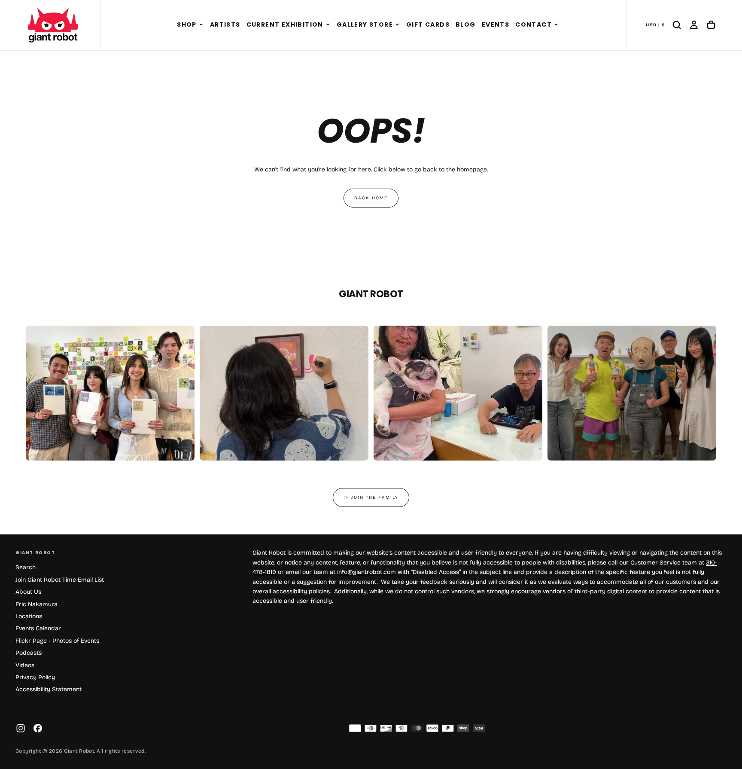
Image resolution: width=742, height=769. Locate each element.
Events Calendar (38, 628)
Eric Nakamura (36, 604)
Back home (371, 198)
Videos (24, 665)
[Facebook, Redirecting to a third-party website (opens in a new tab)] (38, 728)
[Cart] (711, 25)
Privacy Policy (35, 677)
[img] (355, 728)
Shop (187, 24)
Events (495, 24)
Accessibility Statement (48, 689)
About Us (28, 591)
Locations (28, 616)
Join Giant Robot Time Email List (59, 579)
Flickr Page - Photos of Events (57, 640)
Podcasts (28, 652)
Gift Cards (428, 24)
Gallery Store (365, 24)
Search (25, 567)
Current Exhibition (284, 24)
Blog (466, 24)
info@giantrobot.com (366, 572)
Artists (225, 24)
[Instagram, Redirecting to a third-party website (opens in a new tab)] (20, 728)
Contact (533, 24)
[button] (201, 25)
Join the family (374, 497)
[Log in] (694, 25)
